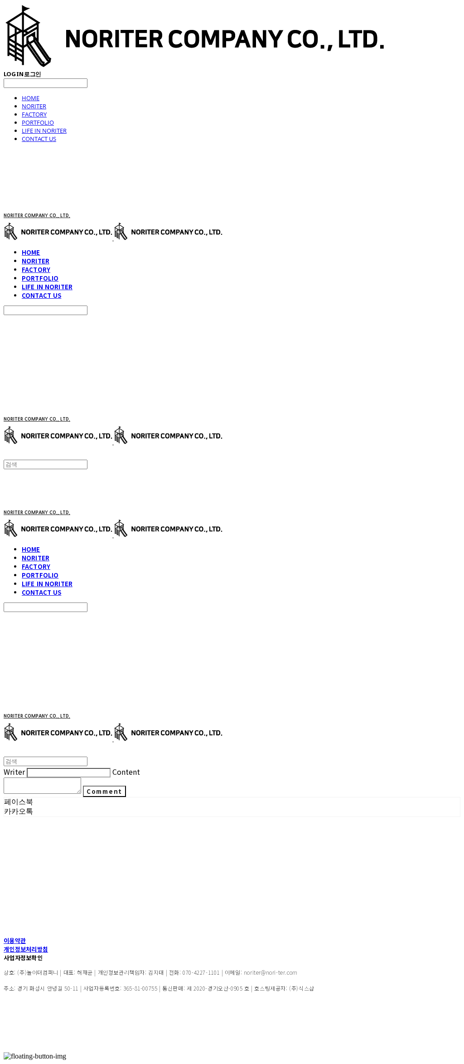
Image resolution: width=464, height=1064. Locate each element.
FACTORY (34, 114)
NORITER (34, 106)
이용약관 (15, 940)
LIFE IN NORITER (44, 130)
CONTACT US (39, 139)
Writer (14, 771)
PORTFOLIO (38, 122)
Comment (104, 791)
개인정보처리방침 (26, 949)
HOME (30, 98)
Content (126, 771)
